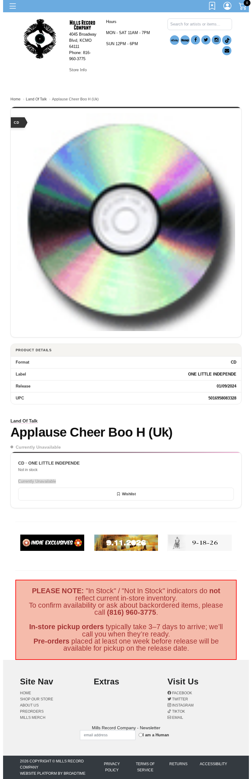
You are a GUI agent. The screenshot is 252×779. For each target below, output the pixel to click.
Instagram (182, 705)
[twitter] (206, 40)
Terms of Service (145, 767)
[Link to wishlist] (212, 7)
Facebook (181, 693)
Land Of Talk (36, 99)
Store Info (78, 70)
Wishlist (129, 494)
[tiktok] (227, 40)
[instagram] (216, 40)
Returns (178, 764)
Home (15, 99)
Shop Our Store (36, 699)
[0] (243, 7)
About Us (29, 705)
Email (177, 717)
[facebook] (195, 40)
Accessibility (213, 764)
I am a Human (156, 735)
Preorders (32, 711)
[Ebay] (174, 40)
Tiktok (178, 711)
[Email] (227, 50)
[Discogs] (185, 40)
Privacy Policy (112, 767)
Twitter (179, 699)
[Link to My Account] (227, 7)
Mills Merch (32, 717)
